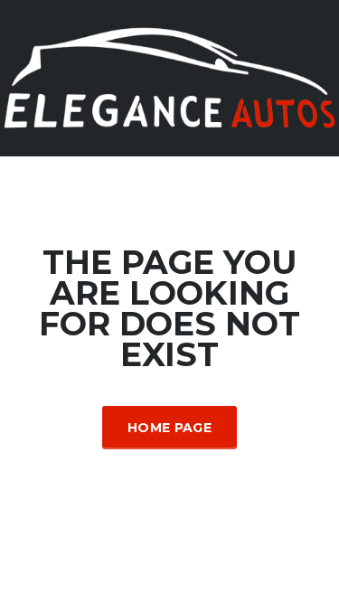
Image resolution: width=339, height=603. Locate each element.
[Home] (169, 76)
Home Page (169, 427)
